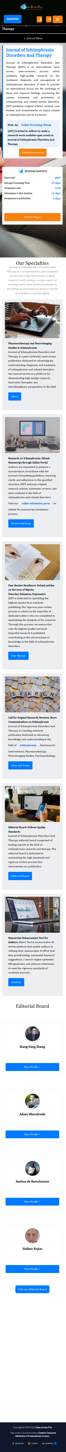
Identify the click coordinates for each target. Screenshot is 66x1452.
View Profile (31, 1066)
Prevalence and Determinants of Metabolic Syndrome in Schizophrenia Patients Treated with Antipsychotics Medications (30, 1365)
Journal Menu (33, 38)
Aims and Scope (20, 765)
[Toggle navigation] (58, 19)
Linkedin (49, 1443)
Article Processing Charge (36, 124)
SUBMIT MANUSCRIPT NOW (24, 1398)
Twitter (34, 1443)
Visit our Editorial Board (32, 1289)
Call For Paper (32, 217)
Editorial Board (20, 875)
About (14, 396)
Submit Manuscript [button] (33, 152)
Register (13, 19)
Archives (16, 982)
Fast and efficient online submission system (23, 1389)
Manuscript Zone (21, 523)
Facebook (19, 1443)
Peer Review (18, 655)
